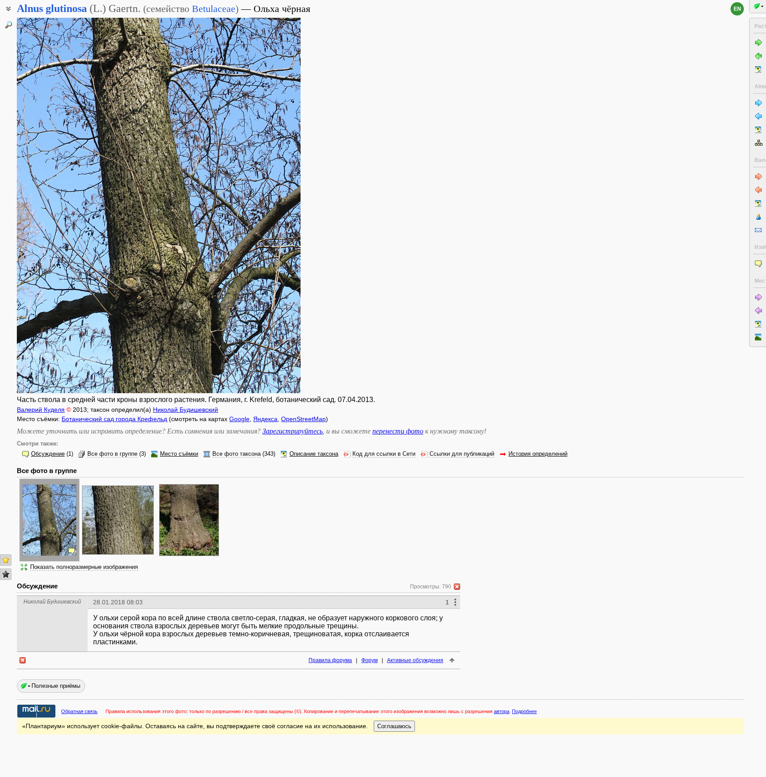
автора (501, 711)
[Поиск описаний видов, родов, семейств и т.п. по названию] (8, 25)
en (737, 9)
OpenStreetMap (303, 418)
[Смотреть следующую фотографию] (270, 205)
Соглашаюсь (394, 726)
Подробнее (524, 711)
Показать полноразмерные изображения (84, 567)
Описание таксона (313, 454)
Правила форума (330, 660)
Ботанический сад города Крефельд (114, 418)
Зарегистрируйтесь (292, 431)
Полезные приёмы (55, 685)
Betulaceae (213, 8)
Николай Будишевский (185, 409)
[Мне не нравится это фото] (6, 574)
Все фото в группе (112, 454)
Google (239, 418)
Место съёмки (179, 454)
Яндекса (265, 418)
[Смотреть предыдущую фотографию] (47, 205)
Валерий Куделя (41, 409)
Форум (369, 660)
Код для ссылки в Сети (383, 454)
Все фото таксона (236, 454)
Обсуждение (48, 454)
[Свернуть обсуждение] (457, 587)
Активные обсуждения (415, 660)
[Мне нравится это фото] (6, 560)
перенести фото (397, 431)
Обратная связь (79, 711)
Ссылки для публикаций (462, 454)
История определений (537, 454)
